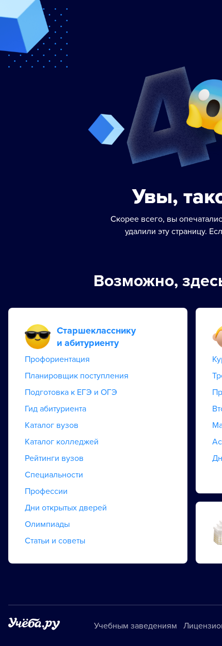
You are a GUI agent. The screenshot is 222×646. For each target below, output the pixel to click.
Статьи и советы (55, 541)
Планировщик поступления (77, 376)
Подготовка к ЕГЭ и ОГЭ (71, 392)
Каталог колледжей (62, 442)
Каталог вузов (51, 425)
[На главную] (34, 626)
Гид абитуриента (55, 409)
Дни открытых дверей (66, 508)
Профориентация (57, 359)
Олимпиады (47, 524)
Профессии (46, 491)
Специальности (54, 475)
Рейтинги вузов (54, 458)
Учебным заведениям (135, 626)
